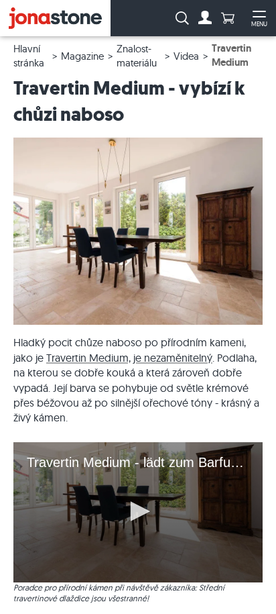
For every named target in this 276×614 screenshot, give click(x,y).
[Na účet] (205, 18)
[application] (138, 512)
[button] (138, 511)
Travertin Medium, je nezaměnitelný (129, 357)
